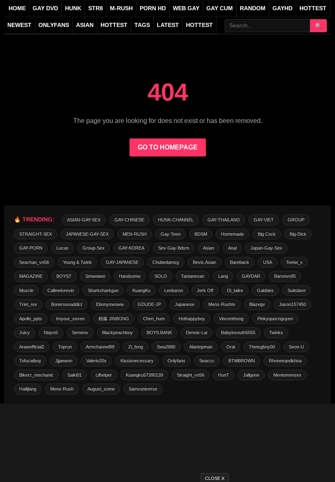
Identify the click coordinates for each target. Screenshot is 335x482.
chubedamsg (165, 262)
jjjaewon (63, 360)
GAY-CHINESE (129, 219)
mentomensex (287, 375)
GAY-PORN (30, 247)
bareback (239, 262)
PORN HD (153, 8)
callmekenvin (60, 290)
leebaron (173, 290)
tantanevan (192, 276)
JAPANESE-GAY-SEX (87, 234)
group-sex (94, 247)
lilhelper (104, 375)
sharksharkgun (103, 290)
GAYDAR (251, 276)
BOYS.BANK (159, 332)
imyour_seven (70, 318)
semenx (80, 332)
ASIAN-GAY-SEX (83, 219)
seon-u (296, 346)
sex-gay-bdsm (173, 247)
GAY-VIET (264, 219)
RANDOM (253, 8)
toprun (65, 346)
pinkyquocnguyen (275, 318)
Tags (142, 25)
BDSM (200, 234)
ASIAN (85, 25)
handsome (130, 276)
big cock (267, 234)
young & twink (77, 262)
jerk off (205, 290)
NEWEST (19, 25)
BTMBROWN (241, 360)
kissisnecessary (137, 360)
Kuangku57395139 (144, 375)
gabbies (265, 290)
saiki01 (74, 375)
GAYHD (282, 8)
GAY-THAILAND (224, 219)
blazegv (257, 304)
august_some (101, 388)
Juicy (24, 332)
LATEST (168, 25)
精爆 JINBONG (113, 318)
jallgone (251, 375)
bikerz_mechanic (36, 375)
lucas (62, 247)
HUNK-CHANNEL (176, 219)
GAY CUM (219, 8)
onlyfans (176, 360)
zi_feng (135, 346)
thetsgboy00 (262, 346)
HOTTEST (312, 8)
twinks (276, 332)
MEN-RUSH (135, 234)
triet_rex (28, 304)
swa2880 (166, 346)
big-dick (298, 234)
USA (267, 262)
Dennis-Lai (196, 332)
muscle (26, 290)
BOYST (63, 276)
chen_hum (154, 318)
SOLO (160, 276)
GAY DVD (45, 8)
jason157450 (292, 304)
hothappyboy (192, 318)
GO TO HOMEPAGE (168, 147)
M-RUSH (121, 8)
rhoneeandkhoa (285, 360)
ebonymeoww (110, 304)
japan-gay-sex (266, 247)
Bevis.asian (204, 262)
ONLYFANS (53, 25)
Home (17, 8)
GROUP (296, 219)
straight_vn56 (190, 375)
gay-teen (171, 234)
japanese (184, 304)
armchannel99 (100, 346)
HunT (223, 375)
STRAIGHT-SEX (35, 234)
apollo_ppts (30, 318)
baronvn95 (285, 276)
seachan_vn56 (34, 262)
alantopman (200, 346)
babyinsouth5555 (238, 332)
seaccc (206, 360)
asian (208, 247)
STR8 (95, 8)
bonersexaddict (66, 304)
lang (223, 276)
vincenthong (231, 318)
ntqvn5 (51, 332)
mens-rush (62, 388)
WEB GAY (186, 8)
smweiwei (95, 276)
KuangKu (141, 290)
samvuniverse (143, 388)
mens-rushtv (221, 304)
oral (230, 346)
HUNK (73, 8)
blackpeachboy (117, 332)
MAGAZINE (30, 276)
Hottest (113, 25)
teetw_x (294, 262)
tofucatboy (30, 360)
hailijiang (27, 388)
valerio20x (96, 360)
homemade (232, 234)
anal (232, 247)
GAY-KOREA (131, 247)
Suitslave (297, 290)
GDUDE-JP (149, 304)
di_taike (235, 290)
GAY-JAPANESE (122, 262)
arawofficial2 (31, 346)
